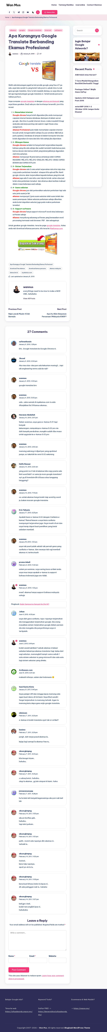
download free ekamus (17, 268)
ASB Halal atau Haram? (86, 75)
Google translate (34, 30)
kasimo (22, 730)
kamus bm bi (14, 272)
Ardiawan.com (25, 670)
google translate (27, 101)
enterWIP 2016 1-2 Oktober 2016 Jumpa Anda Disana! (87, 109)
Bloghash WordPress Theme (77, 1028)
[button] (49, 12)
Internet (48, 30)
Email (32, 956)
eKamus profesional (51, 101)
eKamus (13, 30)
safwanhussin (25, 341)
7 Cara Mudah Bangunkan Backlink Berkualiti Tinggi (87, 82)
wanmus (28, 287)
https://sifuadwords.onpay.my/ (18, 1011)
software (58, 30)
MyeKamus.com (56, 228)
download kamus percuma (37, 268)
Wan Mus (13, 5)
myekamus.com (27, 272)
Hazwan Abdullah (27, 415)
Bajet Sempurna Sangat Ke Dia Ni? (34, 604)
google (22, 30)
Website (52, 956)
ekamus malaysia (55, 268)
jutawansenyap (26, 791)
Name (11, 956)
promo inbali (24, 562)
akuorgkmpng (25, 751)
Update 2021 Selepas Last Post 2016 (87, 99)
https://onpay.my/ (82, 1008)
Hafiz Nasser (25, 464)
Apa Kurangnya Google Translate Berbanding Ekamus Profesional (31, 264)
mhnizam (23, 713)
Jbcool (22, 358)
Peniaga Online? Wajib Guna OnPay (85, 90)
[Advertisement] (87, 153)
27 (40, 54)
